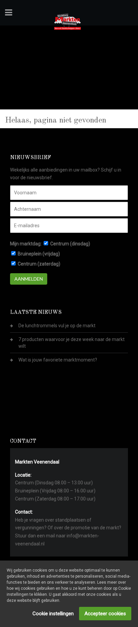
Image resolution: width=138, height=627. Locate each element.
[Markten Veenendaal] (67, 20)
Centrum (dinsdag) (70, 243)
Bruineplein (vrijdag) (39, 253)
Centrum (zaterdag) (39, 264)
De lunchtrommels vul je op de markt (56, 325)
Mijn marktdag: (26, 243)
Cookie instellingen (53, 614)
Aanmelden (28, 279)
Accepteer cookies (105, 614)
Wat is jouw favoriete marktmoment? (57, 360)
